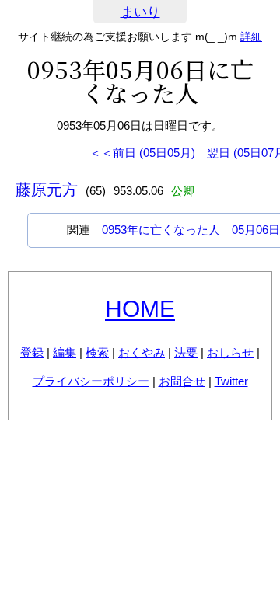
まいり (140, 12)
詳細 (251, 36)
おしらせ (230, 352)
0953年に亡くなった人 (161, 229)
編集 (64, 352)
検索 (97, 352)
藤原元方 (47, 189)
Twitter (231, 381)
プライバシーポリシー (91, 381)
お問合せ (182, 381)
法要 (186, 352)
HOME (140, 309)
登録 (32, 352)
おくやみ (141, 352)
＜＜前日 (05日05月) (142, 152)
